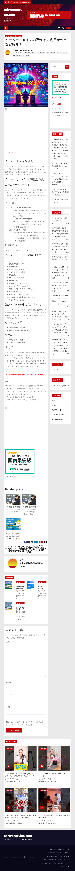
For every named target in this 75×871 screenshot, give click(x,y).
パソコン (52, 14)
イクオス (41, 17)
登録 (53, 401)
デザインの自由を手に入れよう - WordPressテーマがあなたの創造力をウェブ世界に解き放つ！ (60, 329)
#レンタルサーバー (18, 55)
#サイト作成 (40, 53)
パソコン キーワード (64, 860)
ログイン (55, 405)
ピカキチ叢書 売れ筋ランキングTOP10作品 (51, 863)
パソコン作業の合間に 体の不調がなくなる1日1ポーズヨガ (60, 192)
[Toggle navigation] (59, 28)
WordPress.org (57, 419)
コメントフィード (58, 414)
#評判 (27, 55)
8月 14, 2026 (45, 779)
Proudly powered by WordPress (14, 857)
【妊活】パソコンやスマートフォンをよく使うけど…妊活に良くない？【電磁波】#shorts (60, 179)
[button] (63, 28)
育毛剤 (58, 14)
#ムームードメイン (62, 53)
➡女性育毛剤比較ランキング (62, 849)
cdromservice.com (18, 836)
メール (9, 695)
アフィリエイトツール (49, 860)
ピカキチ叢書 (56, 104)
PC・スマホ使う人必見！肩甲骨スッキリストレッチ (60, 166)
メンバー (67, 863)
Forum (54, 223)
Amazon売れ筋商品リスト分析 (56, 856)
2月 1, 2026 (41, 591)
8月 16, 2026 (11, 779)
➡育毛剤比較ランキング (54, 853)
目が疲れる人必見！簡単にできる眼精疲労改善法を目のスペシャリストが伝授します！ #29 (60, 272)
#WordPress (31, 53)
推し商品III (19, 36)
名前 (8, 682)
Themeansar (8, 859)
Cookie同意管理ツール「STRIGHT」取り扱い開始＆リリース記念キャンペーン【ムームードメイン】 (60, 301)
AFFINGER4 (67, 853)
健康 (42, 14)
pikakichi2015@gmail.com (24, 50)
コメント (10, 642)
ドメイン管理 (33, 17)
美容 (47, 14)
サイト (8, 707)
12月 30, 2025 (20, 612)
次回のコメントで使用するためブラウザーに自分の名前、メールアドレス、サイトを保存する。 (24, 723)
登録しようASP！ (65, 867)
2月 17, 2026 (20, 591)
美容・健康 (9, 748)
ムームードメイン (35, 14)
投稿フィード (56, 410)
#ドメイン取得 (51, 53)
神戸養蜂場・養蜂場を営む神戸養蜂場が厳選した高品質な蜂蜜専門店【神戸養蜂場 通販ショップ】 (60, 233)
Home (51, 849)
